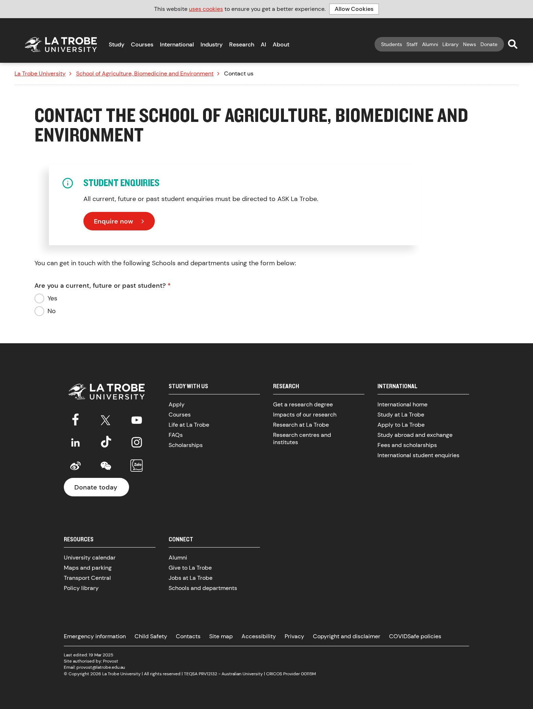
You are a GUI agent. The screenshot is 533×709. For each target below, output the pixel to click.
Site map (221, 636)
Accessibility (258, 636)
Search (512, 44)
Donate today (95, 487)
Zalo (136, 466)
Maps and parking (88, 567)
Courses (142, 44)
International (177, 44)
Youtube (136, 418)
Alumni (430, 44)
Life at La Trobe (189, 425)
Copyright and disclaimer (346, 636)
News (469, 44)
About (281, 44)
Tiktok (105, 442)
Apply (177, 404)
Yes (52, 298)
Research (241, 44)
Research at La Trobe (301, 425)
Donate (488, 44)
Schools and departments (203, 588)
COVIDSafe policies (415, 636)
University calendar (90, 557)
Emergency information (95, 636)
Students (391, 44)
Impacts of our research (304, 414)
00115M (308, 674)
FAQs (176, 435)
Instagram (136, 442)
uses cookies (206, 9)
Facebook (75, 418)
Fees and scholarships (407, 445)
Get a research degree (303, 404)
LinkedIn (75, 442)
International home (402, 404)
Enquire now (113, 221)
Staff (412, 44)
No (51, 311)
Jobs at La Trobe (190, 578)
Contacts (188, 636)
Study (116, 44)
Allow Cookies (354, 9)
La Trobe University (40, 73)
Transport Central (87, 578)
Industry (212, 44)
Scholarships (186, 445)
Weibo (75, 466)
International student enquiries (418, 455)
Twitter (105, 418)
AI (263, 44)
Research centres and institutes (302, 438)
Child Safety (151, 636)
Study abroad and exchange (415, 435)
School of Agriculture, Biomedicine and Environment (145, 73)
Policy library (81, 588)
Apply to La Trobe (401, 425)
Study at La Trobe (400, 414)
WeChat (105, 466)
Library (450, 44)
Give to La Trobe (190, 567)
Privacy (294, 636)
